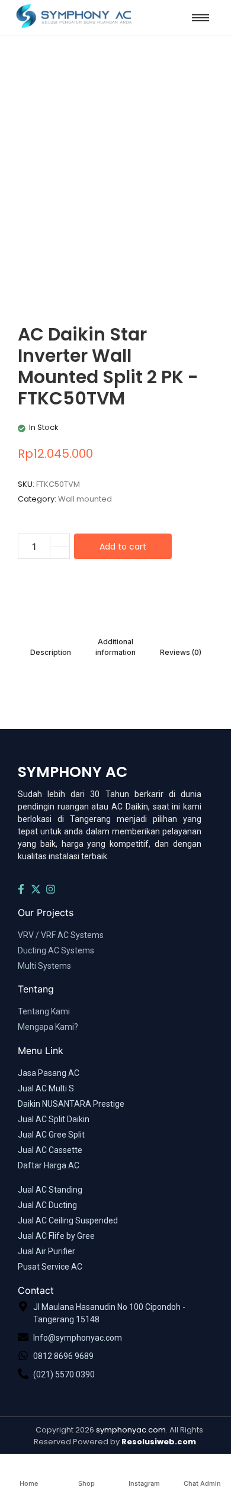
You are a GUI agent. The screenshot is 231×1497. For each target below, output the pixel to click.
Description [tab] (50, 652)
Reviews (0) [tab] (180, 652)
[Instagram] (51, 889)
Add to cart (123, 546)
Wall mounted (85, 499)
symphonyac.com (131, 1429)
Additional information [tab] (115, 647)
